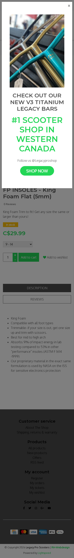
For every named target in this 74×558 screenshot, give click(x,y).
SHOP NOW (37, 170)
